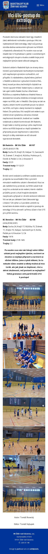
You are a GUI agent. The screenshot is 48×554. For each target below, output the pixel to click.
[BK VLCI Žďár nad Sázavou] (16, 5)
